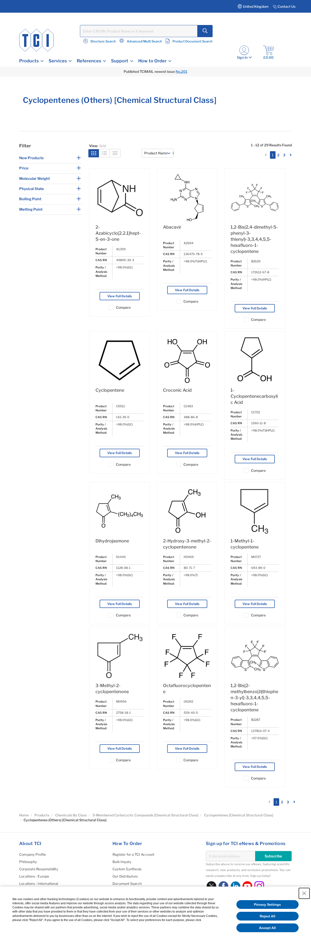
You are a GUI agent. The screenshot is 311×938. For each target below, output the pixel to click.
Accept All (267, 928)
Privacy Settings (267, 904)
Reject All (267, 916)
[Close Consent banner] (304, 893)
